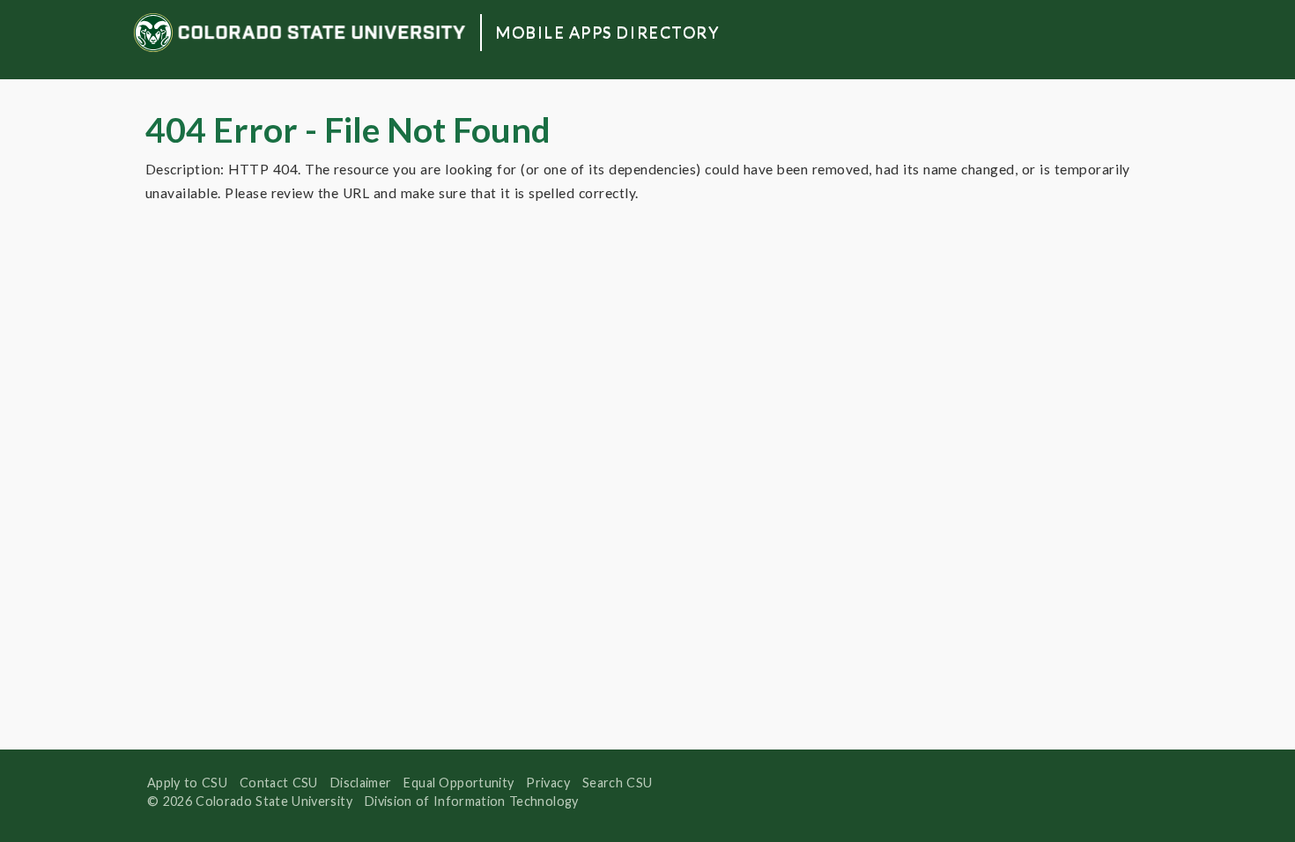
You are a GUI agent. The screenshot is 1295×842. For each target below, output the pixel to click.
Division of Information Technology (472, 801)
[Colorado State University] (299, 32)
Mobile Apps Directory (607, 31)
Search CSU (617, 782)
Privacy (548, 782)
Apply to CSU (187, 782)
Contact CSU (279, 782)
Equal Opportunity (458, 782)
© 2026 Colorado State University (249, 801)
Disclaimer (361, 782)
